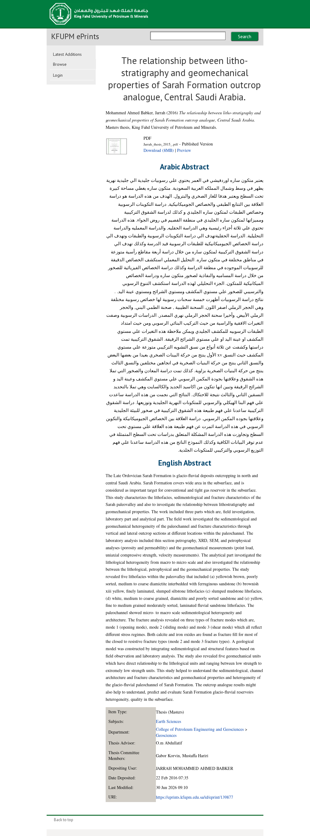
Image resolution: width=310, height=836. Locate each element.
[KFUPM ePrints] (99, 26)
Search (244, 36)
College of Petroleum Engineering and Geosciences (200, 729)
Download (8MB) (158, 150)
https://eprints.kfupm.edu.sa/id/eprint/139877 (194, 797)
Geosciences (166, 735)
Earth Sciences (168, 721)
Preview (184, 150)
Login (58, 75)
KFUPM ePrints (75, 36)
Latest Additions (67, 54)
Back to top (63, 819)
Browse (60, 64)
